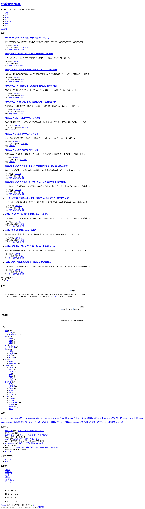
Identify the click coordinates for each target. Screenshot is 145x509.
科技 (6, 359)
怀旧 (131, 418)
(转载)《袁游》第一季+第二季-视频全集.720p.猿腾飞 (26, 214)
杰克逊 (11, 390)
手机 (135, 418)
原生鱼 (106, 418)
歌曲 (16, 422)
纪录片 (62, 422)
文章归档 (8, 21)
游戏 (6, 396)
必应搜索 (8, 476)
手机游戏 (12, 407)
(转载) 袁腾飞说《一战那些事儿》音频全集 (22, 118)
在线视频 (117, 418)
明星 (12, 422)
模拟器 (11, 409)
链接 (6, 23)
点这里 (56, 296)
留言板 (7, 17)
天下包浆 (8, 461)
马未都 (11, 378)
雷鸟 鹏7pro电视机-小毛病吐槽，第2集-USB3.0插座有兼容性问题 (35, 447)
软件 (6, 345)
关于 (6, 15)
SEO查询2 (8, 474)
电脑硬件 (44, 422)
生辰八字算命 (9, 435)
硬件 (6, 337)
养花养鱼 (12, 353)
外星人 (127, 418)
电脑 (10, 343)
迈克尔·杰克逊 (97, 422)
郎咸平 (107, 422)
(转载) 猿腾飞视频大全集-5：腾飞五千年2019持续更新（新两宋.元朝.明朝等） (37, 166)
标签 (6, 25)
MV (21, 418)
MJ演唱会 (15, 418)
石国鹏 (11, 372)
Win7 (48, 418)
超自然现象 (13, 363)
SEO (10, 333)
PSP (25, 418)
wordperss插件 (55, 418)
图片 (110, 418)
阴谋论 (112, 422)
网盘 (67, 422)
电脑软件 (54, 421)
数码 (10, 341)
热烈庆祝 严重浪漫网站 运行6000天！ (31, 431)
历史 (10, 49)
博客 (97, 418)
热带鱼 (30, 422)
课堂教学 (12, 357)
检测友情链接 (9, 480)
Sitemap (3, 505)
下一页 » (8, 451)
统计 (6, 19)
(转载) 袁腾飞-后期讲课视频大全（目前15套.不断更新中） (29, 262)
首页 (6, 13)
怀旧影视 (12, 386)
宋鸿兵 (11, 369)
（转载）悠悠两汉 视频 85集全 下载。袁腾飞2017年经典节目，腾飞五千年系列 (37, 198)
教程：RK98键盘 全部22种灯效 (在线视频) (34, 435)
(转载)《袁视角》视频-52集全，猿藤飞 (21, 230)
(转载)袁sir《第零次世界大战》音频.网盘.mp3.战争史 (27, 38)
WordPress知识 (14, 334)
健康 (10, 351)
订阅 (4, 29)
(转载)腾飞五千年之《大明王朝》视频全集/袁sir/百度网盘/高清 (30, 102)
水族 (20, 422)
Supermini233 (9, 443)
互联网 (7, 365)
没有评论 (16, 45)
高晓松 (11, 380)
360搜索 (7, 470)
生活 (6, 349)
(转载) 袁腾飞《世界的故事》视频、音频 (21, 150)
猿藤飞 (15, 49)
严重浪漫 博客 (11, 4)
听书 (22, 47)
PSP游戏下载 (13, 402)
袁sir (26, 47)
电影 (39, 422)
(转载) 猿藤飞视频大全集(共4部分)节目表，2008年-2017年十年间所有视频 (35, 182)
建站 (6, 331)
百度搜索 (8, 482)
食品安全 (118, 422)
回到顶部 (41, 507)
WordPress (66, 418)
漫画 (10, 392)
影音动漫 (8, 382)
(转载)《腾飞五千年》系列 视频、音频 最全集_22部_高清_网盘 (31, 70)
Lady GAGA (8, 418)
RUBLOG (8, 460)
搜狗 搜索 (8, 478)
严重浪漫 (78, 418)
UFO (45, 418)
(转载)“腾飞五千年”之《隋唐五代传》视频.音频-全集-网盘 (29, 54)
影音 (10, 339)
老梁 (10, 374)
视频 (70, 422)
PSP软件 (11, 405)
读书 (10, 355)
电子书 (11, 394)
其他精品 (12, 367)
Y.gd (6, 439)
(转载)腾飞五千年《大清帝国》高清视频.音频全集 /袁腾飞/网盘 (31, 86)
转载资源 (21, 49)
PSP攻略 (11, 400)
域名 (124, 418)
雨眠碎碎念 (9, 431)
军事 (10, 361)
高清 (123, 422)
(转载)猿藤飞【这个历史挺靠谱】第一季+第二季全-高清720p (30, 246)
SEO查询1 (8, 472)
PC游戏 (11, 398)
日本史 (11, 388)
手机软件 (12, 347)
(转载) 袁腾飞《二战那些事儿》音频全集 (21, 134)
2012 (2, 418)
